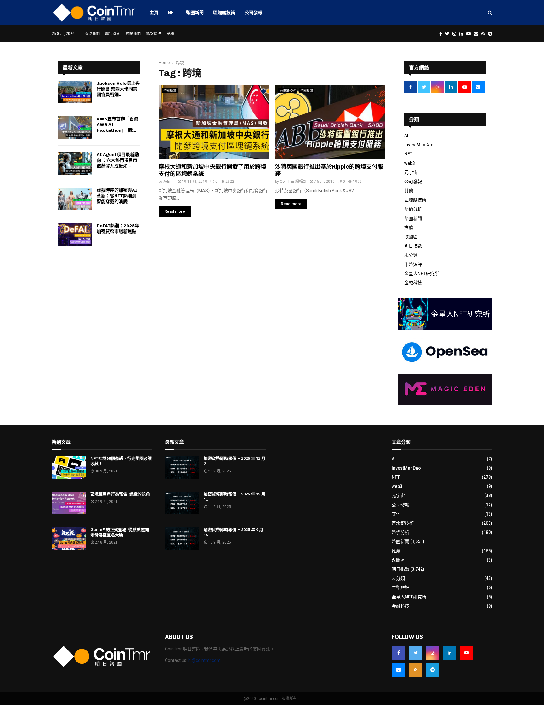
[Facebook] (398, 653)
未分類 (410, 254)
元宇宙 (410, 172)
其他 (408, 190)
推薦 (408, 227)
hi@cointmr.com (204, 660)
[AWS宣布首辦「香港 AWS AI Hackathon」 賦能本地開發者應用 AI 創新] (75, 127)
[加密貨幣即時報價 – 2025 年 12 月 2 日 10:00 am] (182, 467)
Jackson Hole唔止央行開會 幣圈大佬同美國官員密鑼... (118, 89)
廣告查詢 (112, 34)
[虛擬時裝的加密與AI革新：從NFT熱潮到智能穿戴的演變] (75, 199)
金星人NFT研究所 (421, 273)
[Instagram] (432, 653)
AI (406, 135)
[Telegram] (432, 670)
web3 (409, 163)
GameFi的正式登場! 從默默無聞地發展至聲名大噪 (119, 532)
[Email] (398, 670)
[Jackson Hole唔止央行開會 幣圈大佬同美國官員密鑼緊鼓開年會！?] (75, 92)
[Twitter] (415, 653)
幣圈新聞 (195, 12)
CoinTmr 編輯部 (293, 181)
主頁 (154, 12)
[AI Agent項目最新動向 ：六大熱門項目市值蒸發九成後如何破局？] (75, 163)
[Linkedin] (449, 653)
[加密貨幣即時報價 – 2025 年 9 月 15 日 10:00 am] (182, 538)
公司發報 (253, 12)
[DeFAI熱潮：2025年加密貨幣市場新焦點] (75, 234)
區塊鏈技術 (224, 12)
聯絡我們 (133, 34)
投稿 (170, 34)
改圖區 (410, 236)
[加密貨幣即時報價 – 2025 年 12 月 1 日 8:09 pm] (182, 503)
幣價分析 (413, 209)
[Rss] (415, 670)
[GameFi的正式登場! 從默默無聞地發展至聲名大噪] (69, 538)
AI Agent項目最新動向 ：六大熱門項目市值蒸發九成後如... (118, 160)
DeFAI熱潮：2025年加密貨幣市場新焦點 (118, 228)
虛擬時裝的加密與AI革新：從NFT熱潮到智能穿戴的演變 (117, 196)
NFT (172, 12)
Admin (169, 181)
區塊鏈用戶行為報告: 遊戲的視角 (120, 494)
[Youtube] (466, 653)
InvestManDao (419, 144)
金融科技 (413, 282)
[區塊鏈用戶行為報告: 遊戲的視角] (69, 503)
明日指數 (413, 245)
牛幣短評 (413, 264)
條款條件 (153, 34)
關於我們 (92, 34)
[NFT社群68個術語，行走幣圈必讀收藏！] (69, 467)
